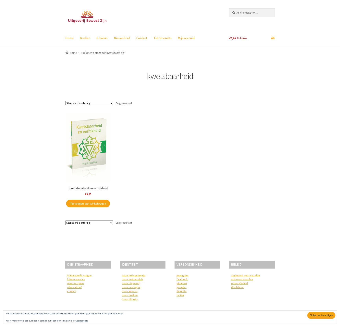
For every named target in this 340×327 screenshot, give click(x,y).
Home (69, 38)
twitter (180, 295)
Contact (141, 38)
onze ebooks (130, 299)
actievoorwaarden (242, 279)
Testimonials (163, 38)
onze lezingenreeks (134, 275)
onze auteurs (130, 291)
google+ (181, 287)
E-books (102, 38)
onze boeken (130, 295)
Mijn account (186, 38)
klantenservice (76, 279)
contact (71, 291)
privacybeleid (239, 283)
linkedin (181, 291)
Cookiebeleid (81, 320)
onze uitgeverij (131, 283)
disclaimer (237, 287)
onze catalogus (131, 287)
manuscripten (75, 283)
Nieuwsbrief (122, 38)
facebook (182, 279)
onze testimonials (132, 279)
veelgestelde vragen (79, 275)
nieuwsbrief (74, 287)
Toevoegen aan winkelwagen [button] (88, 203)
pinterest (181, 283)
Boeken (85, 38)
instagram (182, 275)
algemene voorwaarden (245, 275)
